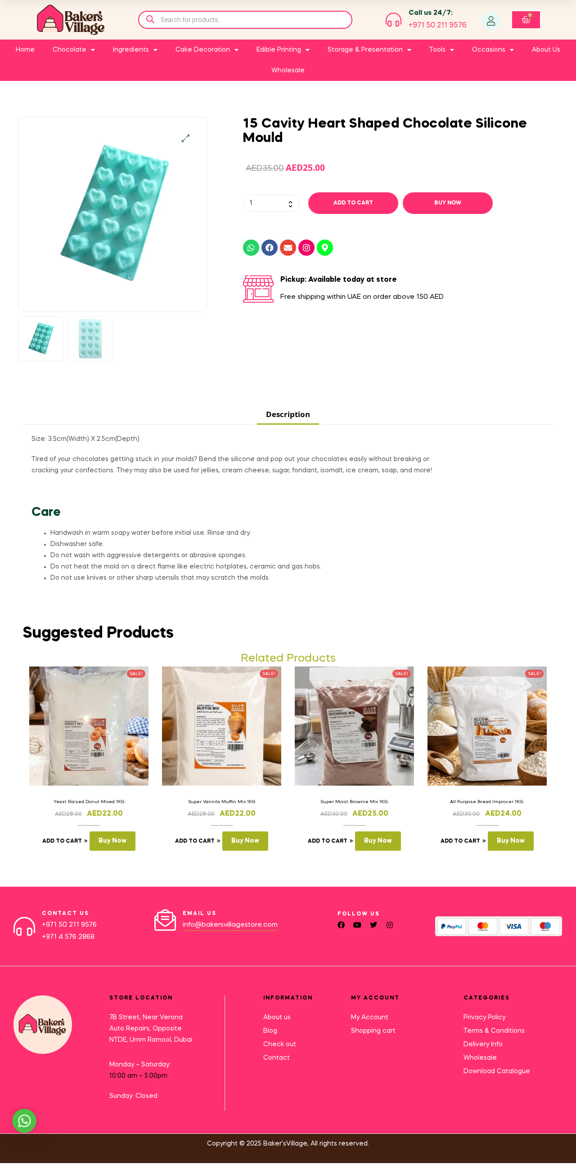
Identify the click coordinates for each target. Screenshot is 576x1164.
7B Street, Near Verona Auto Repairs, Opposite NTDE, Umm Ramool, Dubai (150, 1028)
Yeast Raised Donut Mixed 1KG (89, 802)
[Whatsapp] (251, 248)
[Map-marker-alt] (325, 248)
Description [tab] (288, 414)
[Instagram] (306, 248)
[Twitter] (373, 925)
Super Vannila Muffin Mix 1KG (222, 802)
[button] (186, 138)
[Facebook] (269, 248)
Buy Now (447, 203)
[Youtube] (357, 925)
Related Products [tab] (288, 658)
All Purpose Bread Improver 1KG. (487, 802)
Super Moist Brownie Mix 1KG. (354, 802)
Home (25, 50)
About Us (546, 50)
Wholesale (288, 70)
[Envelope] (288, 248)
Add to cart (353, 203)
